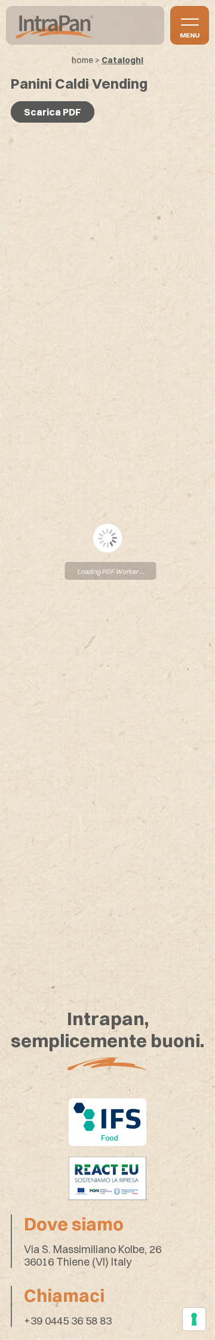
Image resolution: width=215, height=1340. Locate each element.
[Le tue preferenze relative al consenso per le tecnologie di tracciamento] (194, 1319)
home (82, 60)
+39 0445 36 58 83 (68, 1320)
